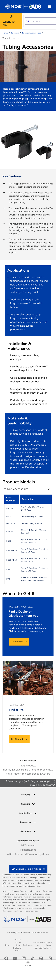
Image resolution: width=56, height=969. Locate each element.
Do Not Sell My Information (38, 945)
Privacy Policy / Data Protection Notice (17, 945)
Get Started (17, 641)
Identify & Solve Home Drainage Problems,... (28, 769)
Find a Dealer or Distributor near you (23, 613)
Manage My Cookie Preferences (48, 945)
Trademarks (28, 945)
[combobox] (40, 21)
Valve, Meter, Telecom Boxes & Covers (28, 773)
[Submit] (28, 21)
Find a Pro (16, 710)
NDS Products (28, 765)
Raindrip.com (28, 849)
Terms (7, 945)
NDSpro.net (28, 845)
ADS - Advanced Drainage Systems (28, 854)
